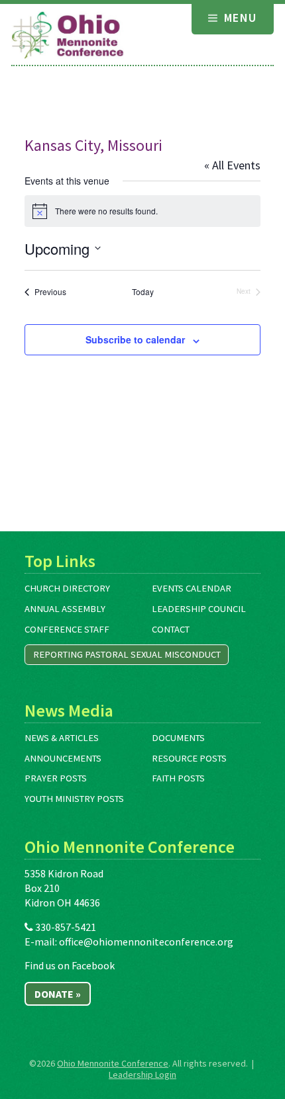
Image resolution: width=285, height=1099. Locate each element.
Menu (238, 17)
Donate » (57, 993)
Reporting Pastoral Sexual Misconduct (127, 654)
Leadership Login (142, 1074)
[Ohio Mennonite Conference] (67, 36)
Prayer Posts (56, 778)
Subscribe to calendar (135, 339)
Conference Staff (67, 629)
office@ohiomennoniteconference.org (146, 941)
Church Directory (67, 588)
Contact (171, 629)
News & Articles (62, 738)
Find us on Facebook (70, 965)
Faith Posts (178, 778)
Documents (178, 738)
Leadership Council (199, 609)
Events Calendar (191, 588)
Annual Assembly (65, 609)
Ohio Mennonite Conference (112, 1063)
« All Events (232, 165)
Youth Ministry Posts (74, 799)
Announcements (63, 758)
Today (143, 291)
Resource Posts (189, 758)
